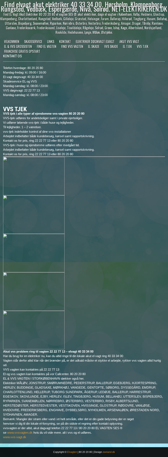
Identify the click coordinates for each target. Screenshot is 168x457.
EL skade (93, 46)
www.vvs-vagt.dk (14, 437)
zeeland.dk (109, 452)
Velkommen (11, 41)
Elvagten (72, 452)
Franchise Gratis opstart (22, 51)
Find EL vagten (46, 46)
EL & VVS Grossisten (18, 46)
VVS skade (111, 46)
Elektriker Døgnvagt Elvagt (95, 41)
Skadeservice (33, 41)
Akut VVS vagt (129, 41)
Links (50, 41)
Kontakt (65, 41)
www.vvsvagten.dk (20, 432)
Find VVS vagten (72, 46)
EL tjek (127, 46)
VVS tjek (142, 46)
